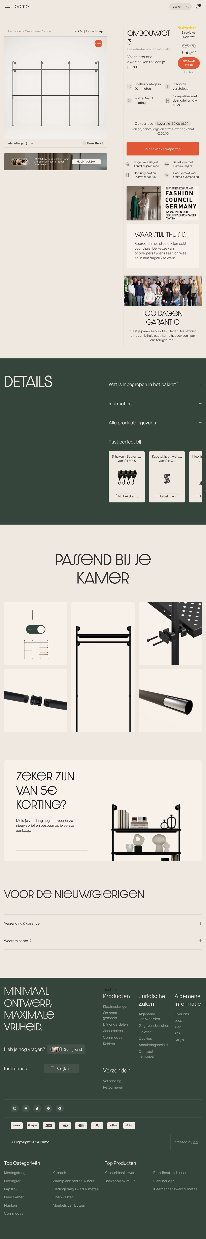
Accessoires (113, 1030)
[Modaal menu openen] (7, 6)
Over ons (181, 1014)
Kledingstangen (115, 1006)
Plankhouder (163, 1181)
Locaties (181, 1020)
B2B (177, 1033)
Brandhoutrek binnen (170, 1172)
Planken (10, 1205)
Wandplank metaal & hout (74, 1181)
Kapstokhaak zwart (120, 1172)
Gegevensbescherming (152, 1025)
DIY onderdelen (115, 1024)
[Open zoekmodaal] (188, 7)
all (20, 31)
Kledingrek (12, 1181)
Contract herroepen (147, 1053)
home (12, 31)
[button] (189, 28)
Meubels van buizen (69, 1205)
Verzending (112, 1080)
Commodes (112, 1037)
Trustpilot (111, 989)
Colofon (145, 1032)
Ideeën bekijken (86, 161)
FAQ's (179, 1040)
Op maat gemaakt (110, 1015)
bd (195, 1142)
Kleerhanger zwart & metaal (175, 1189)
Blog (177, 1027)
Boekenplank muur (120, 1181)
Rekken (109, 1043)
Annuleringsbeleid (152, 1044)
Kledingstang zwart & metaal (76, 1189)
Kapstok (10, 1189)
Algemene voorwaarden (149, 1016)
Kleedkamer (14, 1197)
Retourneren (113, 1087)
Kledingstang (14, 1172)
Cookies (145, 1038)
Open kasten (63, 1197)
